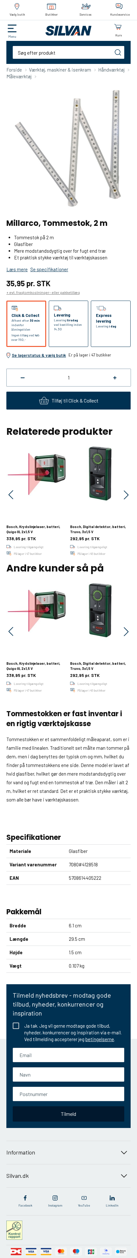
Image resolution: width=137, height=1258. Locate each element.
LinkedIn (112, 1205)
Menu (12, 36)
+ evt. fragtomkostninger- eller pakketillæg (43, 292)
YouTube (84, 1205)
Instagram (55, 1205)
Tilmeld (68, 1114)
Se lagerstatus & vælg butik (39, 355)
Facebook (25, 1205)
